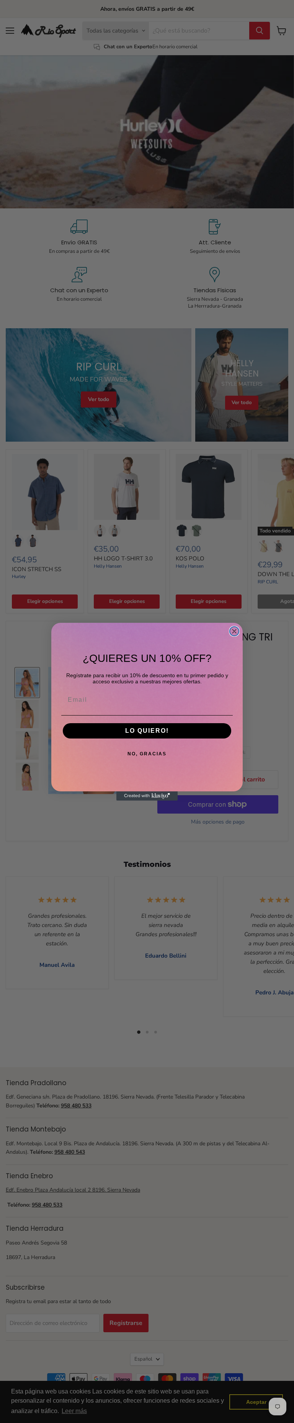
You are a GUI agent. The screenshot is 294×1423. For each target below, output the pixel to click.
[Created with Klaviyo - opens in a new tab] (147, 796)
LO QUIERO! (147, 730)
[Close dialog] (234, 631)
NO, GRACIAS (147, 754)
